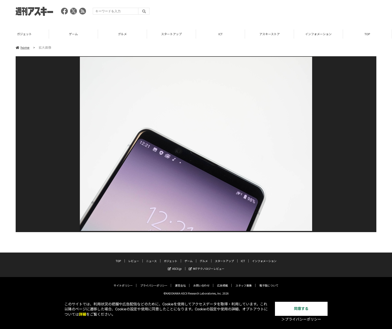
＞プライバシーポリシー (301, 319)
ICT (220, 34)
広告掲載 (222, 285)
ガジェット (24, 34)
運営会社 (180, 285)
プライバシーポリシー (153, 285)
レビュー (133, 261)
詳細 (82, 314)
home (24, 47)
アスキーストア (269, 34)
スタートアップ (171, 34)
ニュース (151, 261)
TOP (367, 34)
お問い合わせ (201, 285)
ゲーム (73, 34)
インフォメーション (318, 34)
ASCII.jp (177, 268)
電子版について (268, 285)
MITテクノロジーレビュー (208, 268)
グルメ (122, 34)
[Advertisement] (293, 12)
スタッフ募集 (243, 285)
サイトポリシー (123, 285)
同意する (301, 309)
